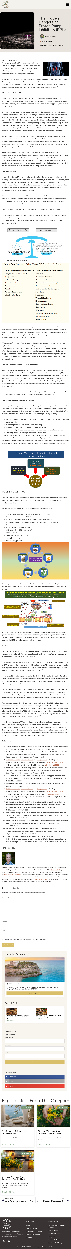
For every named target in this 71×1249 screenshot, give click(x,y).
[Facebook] (4, 1241)
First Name (8, 1045)
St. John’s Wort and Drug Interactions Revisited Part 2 (50, 1132)
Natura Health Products (12, 875)
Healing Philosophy (33, 1235)
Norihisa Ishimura (27, 760)
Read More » (10, 1020)
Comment (5, 898)
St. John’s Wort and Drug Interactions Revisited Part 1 (14, 1178)
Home (28, 1226)
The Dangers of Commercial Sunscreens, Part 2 (14, 1132)
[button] (67, 4)
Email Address (9, 1037)
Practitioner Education (34, 1232)
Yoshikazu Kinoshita (13, 760)
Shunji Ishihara (42, 760)
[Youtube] (9, 1241)
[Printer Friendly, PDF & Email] (10, 848)
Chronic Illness (46, 45)
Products (29, 1238)
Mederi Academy (41, 879)
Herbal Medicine (58, 45)
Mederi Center (56, 870)
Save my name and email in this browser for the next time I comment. (25, 939)
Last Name (8, 1053)
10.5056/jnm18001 (52, 765)
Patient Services (31, 1229)
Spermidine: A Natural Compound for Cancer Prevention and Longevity (48, 1016)
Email (4, 930)
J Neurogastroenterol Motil (55, 762)
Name (4, 921)
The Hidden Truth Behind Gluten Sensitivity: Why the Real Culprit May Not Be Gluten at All (19, 1017)
